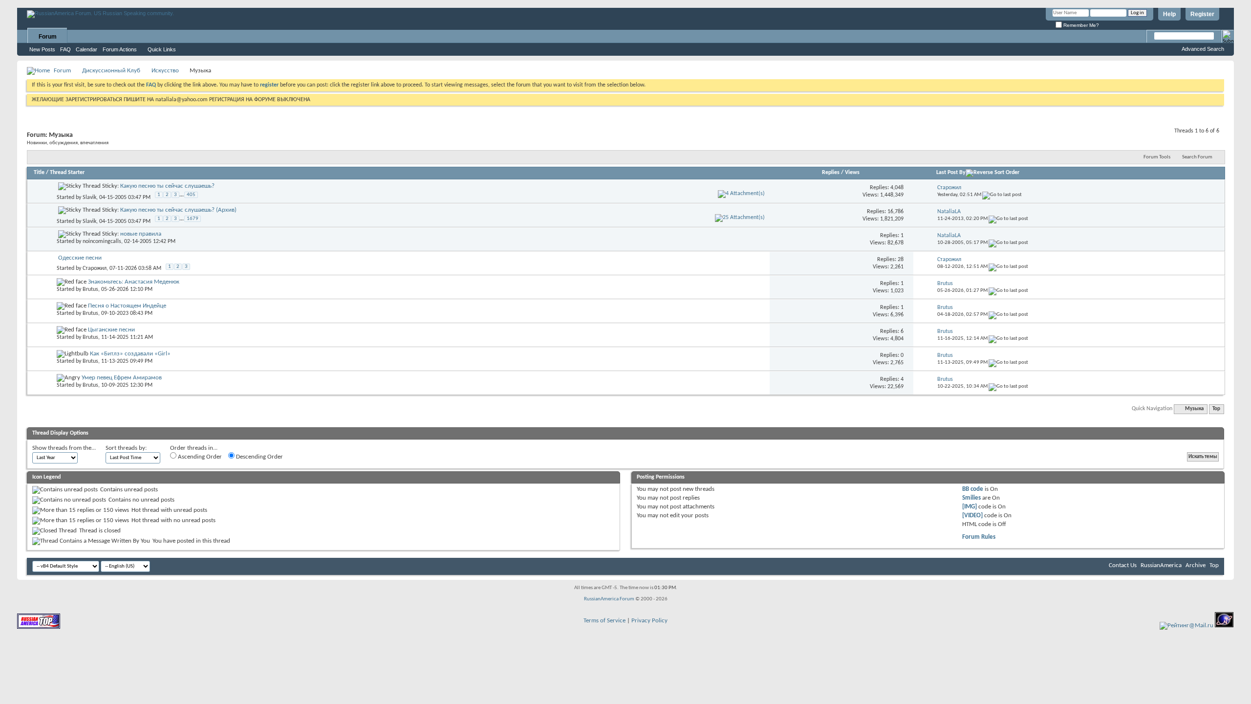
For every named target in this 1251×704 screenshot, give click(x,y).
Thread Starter (67, 173)
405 (191, 195)
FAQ (65, 49)
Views (852, 173)
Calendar (86, 49)
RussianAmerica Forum (609, 599)
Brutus (90, 289)
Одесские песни (80, 258)
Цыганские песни (111, 330)
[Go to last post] (1002, 195)
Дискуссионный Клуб (111, 70)
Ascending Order (199, 457)
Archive (1196, 565)
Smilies (971, 498)
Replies (831, 173)
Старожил (95, 268)
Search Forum (1197, 157)
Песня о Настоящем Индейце (127, 306)
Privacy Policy (649, 620)
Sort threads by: (126, 448)
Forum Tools (1156, 157)
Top (1216, 409)
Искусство (165, 70)
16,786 (895, 212)
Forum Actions (120, 49)
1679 (192, 218)
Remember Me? (1080, 25)
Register (1202, 14)
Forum (48, 36)
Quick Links (162, 49)
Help (1169, 14)
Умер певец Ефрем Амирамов (122, 377)
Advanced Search (1203, 49)
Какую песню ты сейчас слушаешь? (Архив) (178, 210)
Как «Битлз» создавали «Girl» (130, 354)
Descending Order (259, 457)
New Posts (42, 49)
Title (39, 173)
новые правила (140, 234)
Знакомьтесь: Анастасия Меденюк (133, 282)
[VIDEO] (972, 515)
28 (901, 260)
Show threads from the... (64, 448)
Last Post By (951, 173)
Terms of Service (604, 620)
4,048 (897, 188)
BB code (972, 489)
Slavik (89, 197)
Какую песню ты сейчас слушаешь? (167, 186)
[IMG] (969, 507)
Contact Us (1123, 565)
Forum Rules (978, 537)
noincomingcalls (102, 241)
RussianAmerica (1161, 565)
